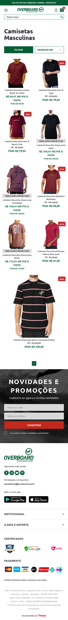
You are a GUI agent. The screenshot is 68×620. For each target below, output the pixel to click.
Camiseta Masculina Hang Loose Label (51, 146)
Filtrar (18, 49)
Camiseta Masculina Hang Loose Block (17, 256)
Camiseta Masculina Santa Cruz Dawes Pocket (34, 339)
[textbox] (34, 17)
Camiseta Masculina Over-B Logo (51, 91)
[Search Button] (61, 17)
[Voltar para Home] (30, 9)
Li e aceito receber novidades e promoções (29, 433)
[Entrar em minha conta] (56, 9)
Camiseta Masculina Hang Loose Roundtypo (17, 201)
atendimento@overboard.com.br (19, 484)
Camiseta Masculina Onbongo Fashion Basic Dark (51, 253)
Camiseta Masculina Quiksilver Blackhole (51, 198)
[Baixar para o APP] (16, 499)
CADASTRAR (34, 425)
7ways (42, 615)
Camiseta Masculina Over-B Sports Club (17, 143)
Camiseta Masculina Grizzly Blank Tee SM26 (17, 91)
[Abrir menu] (6, 10)
